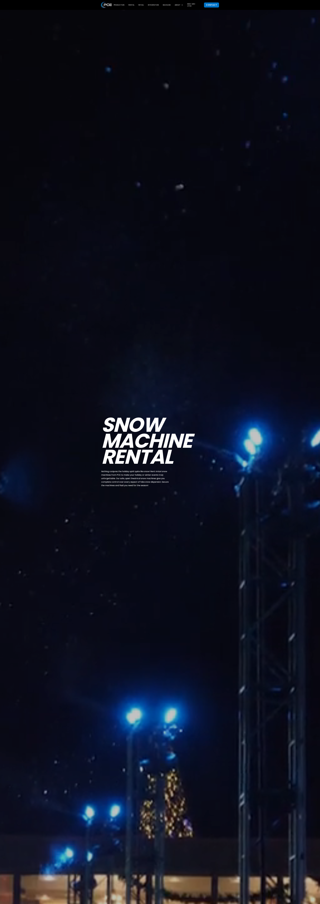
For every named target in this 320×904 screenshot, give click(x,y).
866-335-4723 (191, 5)
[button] (179, 5)
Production (119, 5)
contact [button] (211, 4)
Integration (153, 5)
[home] (106, 5)
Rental (131, 5)
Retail (141, 5)
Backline (167, 5)
